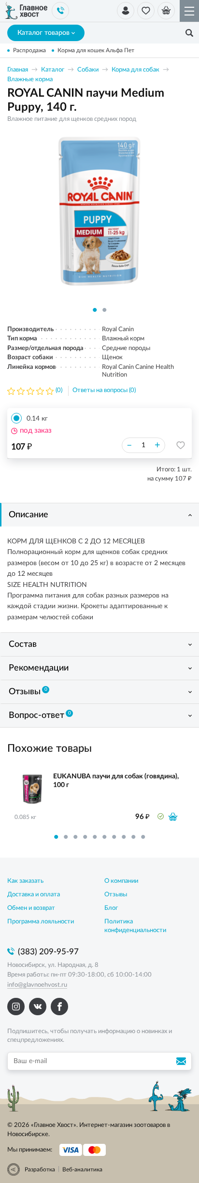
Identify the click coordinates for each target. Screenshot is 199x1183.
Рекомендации (39, 668)
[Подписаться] (182, 1061)
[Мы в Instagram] (16, 1006)
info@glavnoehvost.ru (37, 985)
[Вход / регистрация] (125, 10)
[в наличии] (173, 816)
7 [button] (114, 837)
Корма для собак (135, 70)
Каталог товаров (43, 32)
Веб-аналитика (82, 1169)
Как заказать (25, 881)
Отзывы (28, 692)
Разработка (40, 1169)
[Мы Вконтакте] (37, 1006)
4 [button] (85, 837)
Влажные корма (30, 79)
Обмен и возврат (31, 908)
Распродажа (29, 50)
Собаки (88, 70)
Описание (28, 515)
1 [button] (95, 310)
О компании (121, 881)
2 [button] (104, 310)
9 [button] (133, 837)
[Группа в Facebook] (59, 1006)
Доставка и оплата (33, 894)
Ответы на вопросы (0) (104, 390)
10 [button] (143, 837)
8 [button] (124, 837)
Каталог (52, 70)
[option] (99, 219)
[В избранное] (180, 445)
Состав (23, 644)
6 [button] (104, 837)
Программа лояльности (40, 922)
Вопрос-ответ (40, 715)
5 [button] (95, 837)
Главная (17, 70)
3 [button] (75, 837)
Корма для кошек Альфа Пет (95, 50)
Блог (111, 908)
